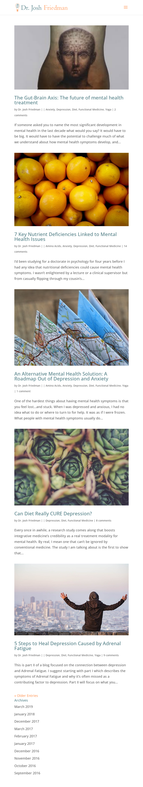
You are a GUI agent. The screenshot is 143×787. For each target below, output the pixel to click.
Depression (63, 109)
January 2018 (24, 714)
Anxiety (50, 109)
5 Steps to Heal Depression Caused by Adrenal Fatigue (67, 646)
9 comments (111, 655)
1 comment (24, 391)
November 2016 (26, 758)
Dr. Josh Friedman (29, 109)
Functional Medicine (91, 109)
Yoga (108, 109)
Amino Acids (53, 246)
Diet (74, 109)
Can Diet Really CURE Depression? (53, 513)
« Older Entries (26, 695)
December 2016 (26, 751)
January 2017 (24, 743)
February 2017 (25, 736)
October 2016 (25, 765)
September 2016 (27, 773)
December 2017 (26, 721)
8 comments (103, 520)
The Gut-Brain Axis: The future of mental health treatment (68, 100)
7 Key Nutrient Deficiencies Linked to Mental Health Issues (65, 236)
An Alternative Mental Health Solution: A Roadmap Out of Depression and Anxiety (61, 376)
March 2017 (23, 729)
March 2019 (23, 706)
